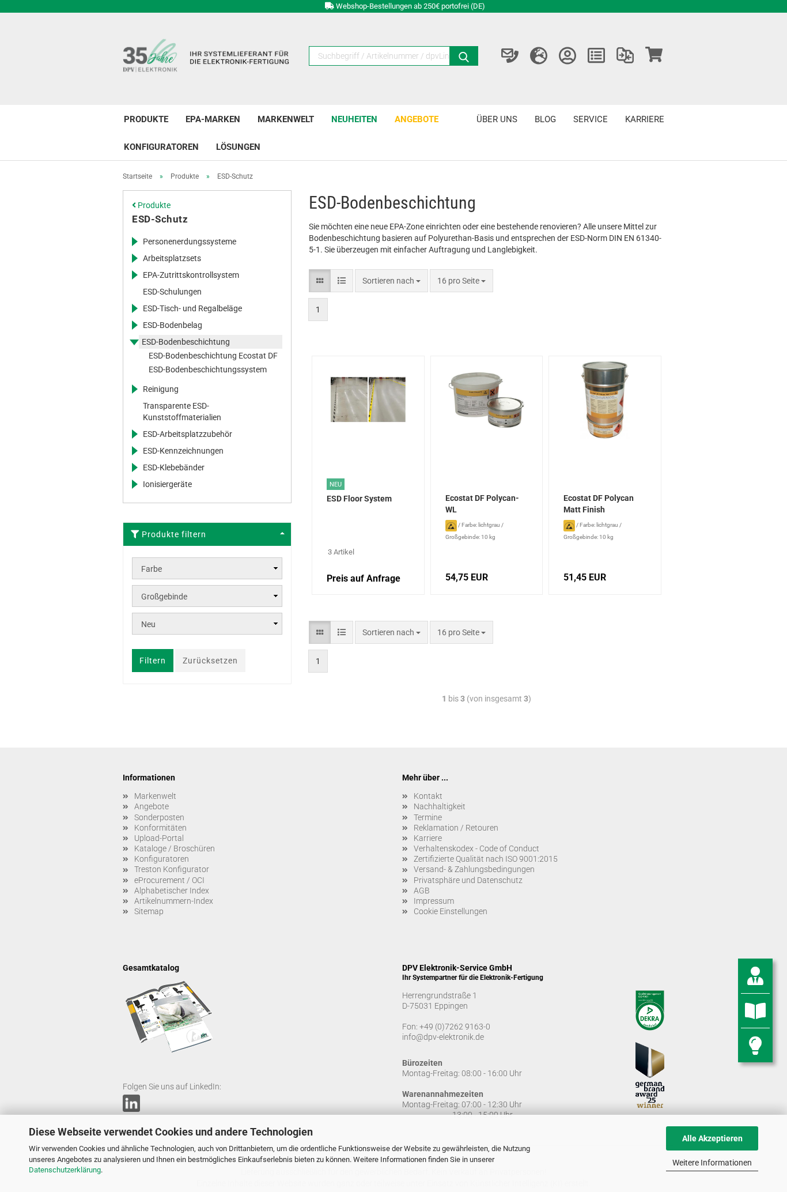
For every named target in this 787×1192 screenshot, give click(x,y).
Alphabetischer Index (171, 890)
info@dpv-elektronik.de (443, 1037)
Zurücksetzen (210, 660)
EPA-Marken (213, 119)
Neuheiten (354, 119)
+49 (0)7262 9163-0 (454, 1026)
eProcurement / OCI (169, 880)
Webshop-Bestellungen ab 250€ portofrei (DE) (410, 6)
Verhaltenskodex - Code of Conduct (476, 848)
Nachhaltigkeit (440, 806)
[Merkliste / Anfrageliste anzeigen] (596, 56)
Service (590, 119)
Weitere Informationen (712, 1162)
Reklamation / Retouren (456, 827)
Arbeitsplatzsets (172, 258)
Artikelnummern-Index (173, 901)
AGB (422, 890)
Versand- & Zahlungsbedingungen (474, 869)
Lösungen (238, 147)
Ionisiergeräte (167, 484)
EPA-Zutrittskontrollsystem (191, 275)
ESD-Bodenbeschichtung (186, 341)
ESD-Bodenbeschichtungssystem (208, 369)
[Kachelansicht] (320, 280)
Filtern (152, 660)
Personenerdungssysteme (189, 241)
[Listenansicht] (341, 280)
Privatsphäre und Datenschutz (468, 880)
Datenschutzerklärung (65, 1169)
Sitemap (149, 911)
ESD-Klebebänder (174, 467)
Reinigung (161, 389)
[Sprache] (538, 56)
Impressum (434, 901)
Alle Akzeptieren (712, 1138)
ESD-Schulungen (172, 291)
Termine (428, 817)
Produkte (146, 119)
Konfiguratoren (161, 147)
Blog (545, 119)
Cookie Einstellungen (450, 911)
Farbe (151, 569)
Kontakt (428, 796)
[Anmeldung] (567, 56)
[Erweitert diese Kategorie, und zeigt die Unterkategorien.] (134, 241)
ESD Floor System (359, 498)
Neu (148, 624)
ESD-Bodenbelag (172, 325)
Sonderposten (159, 817)
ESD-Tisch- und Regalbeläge (192, 308)
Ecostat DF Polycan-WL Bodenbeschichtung (482, 504)
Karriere (644, 119)
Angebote (416, 119)
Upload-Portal (159, 838)
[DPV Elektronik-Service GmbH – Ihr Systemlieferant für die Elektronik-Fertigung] (207, 59)
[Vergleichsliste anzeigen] (625, 56)
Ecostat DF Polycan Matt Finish (598, 503)
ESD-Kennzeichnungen (183, 450)
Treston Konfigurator (171, 869)
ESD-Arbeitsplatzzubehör (187, 434)
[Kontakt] (509, 56)
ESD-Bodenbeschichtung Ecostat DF (213, 355)
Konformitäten (160, 827)
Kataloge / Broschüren (174, 848)
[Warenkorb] (654, 56)
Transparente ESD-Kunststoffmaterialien (182, 411)
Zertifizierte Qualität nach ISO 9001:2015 (486, 858)
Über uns (496, 119)
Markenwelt (286, 119)
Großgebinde (164, 596)
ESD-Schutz (160, 219)
